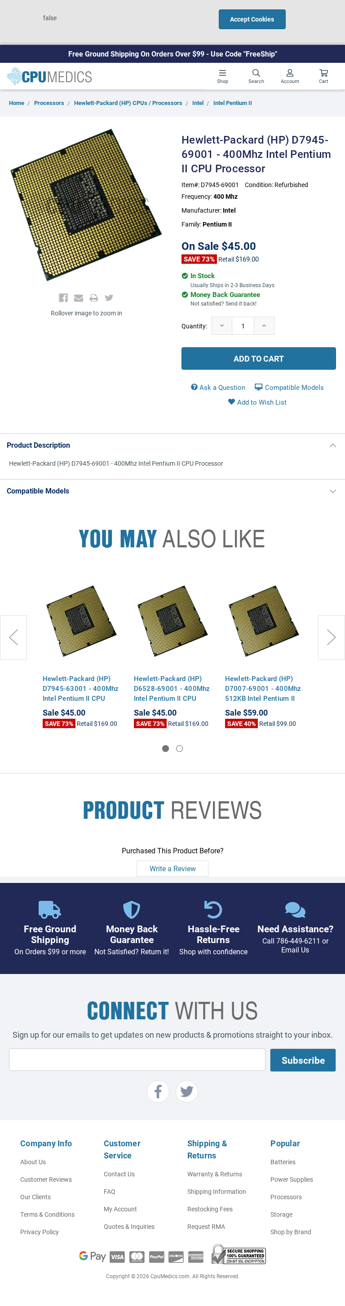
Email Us (295, 949)
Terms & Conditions (47, 1214)
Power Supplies (291, 1179)
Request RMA (206, 1226)
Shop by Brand (290, 1231)
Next (331, 637)
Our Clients (35, 1196)
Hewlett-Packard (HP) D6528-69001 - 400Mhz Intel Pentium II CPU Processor (172, 693)
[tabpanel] (81, 651)
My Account (120, 1209)
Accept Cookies (252, 19)
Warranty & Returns (214, 1174)
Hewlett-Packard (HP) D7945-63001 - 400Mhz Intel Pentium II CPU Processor (81, 693)
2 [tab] (179, 748)
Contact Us (119, 1174)
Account (290, 81)
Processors (286, 1196)
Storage (281, 1214)
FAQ (109, 1191)
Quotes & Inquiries (129, 1226)
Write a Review (173, 868)
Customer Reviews (46, 1179)
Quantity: (194, 326)
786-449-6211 (298, 940)
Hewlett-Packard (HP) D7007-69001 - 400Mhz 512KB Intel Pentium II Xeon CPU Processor (263, 693)
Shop (222, 81)
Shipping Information (216, 1191)
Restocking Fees (210, 1209)
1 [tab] (165, 748)
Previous (13, 637)
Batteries (283, 1161)
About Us (33, 1161)
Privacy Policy (39, 1231)
